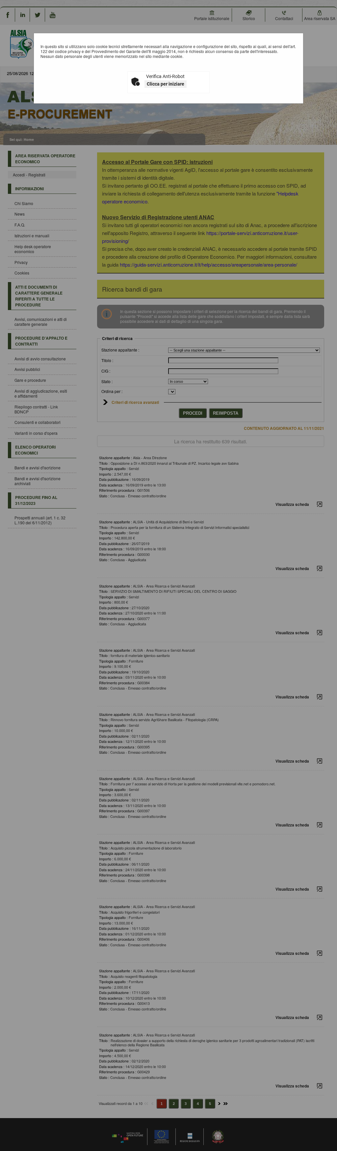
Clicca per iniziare (165, 84)
